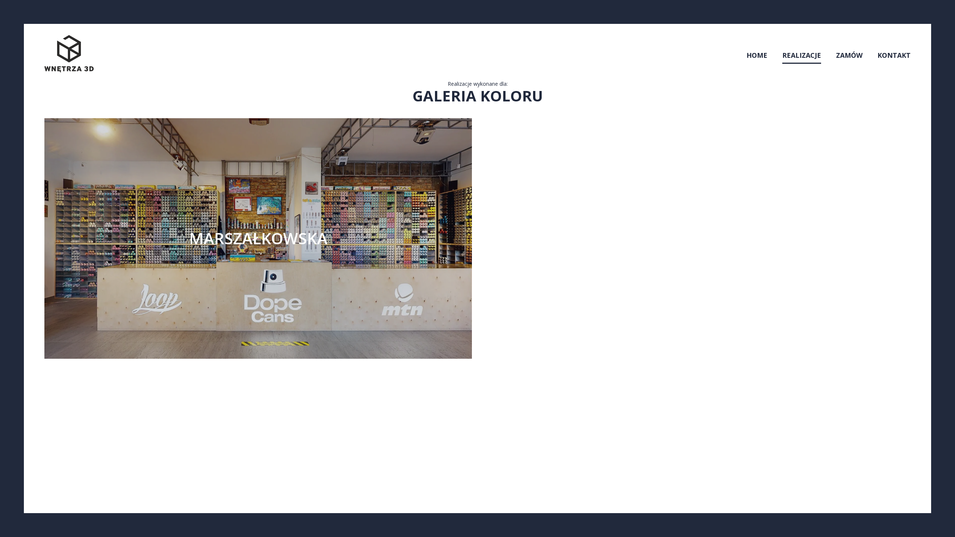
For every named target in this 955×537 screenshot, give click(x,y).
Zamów (849, 55)
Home (756, 55)
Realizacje (801, 55)
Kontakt (894, 55)
